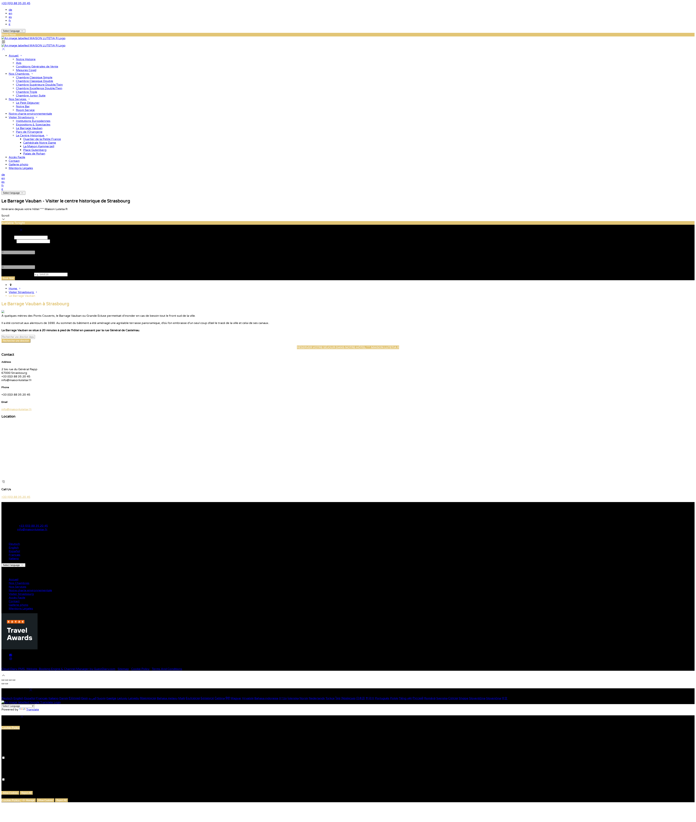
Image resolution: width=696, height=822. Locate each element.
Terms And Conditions (167, 669)
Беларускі (207, 698)
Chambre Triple (26, 92)
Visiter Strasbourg (21, 117)
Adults (5, 245)
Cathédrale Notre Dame (39, 143)
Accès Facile (17, 157)
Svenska (442, 698)
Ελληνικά (74, 698)
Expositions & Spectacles (33, 124)
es (10, 17)
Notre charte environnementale (30, 114)
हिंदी (227, 698)
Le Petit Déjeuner (28, 103)
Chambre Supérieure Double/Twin (39, 85)
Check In (7, 237)
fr (10, 20)
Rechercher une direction (16, 340)
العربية (92, 698)
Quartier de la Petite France (42, 139)
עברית (283, 698)
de (10, 10)
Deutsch (14, 544)
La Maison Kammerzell (38, 146)
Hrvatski (248, 698)
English (14, 547)
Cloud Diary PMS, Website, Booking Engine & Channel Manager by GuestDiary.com (58, 669)
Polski (394, 698)
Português (382, 698)
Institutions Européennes (33, 121)
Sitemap (123, 669)
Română (430, 698)
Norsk (303, 698)
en (10, 13)
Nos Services (18, 99)
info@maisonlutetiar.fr (16, 409)
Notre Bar (23, 106)
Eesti (84, 698)
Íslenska (293, 698)
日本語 (360, 698)
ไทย (337, 698)
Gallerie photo (18, 164)
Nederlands (317, 698)
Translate (32, 709)
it (9, 24)
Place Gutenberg (34, 150)
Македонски (148, 698)
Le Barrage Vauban (29, 128)
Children (7, 260)
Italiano (14, 558)
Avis (18, 63)
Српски (453, 698)
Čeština (220, 698)
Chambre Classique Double (34, 81)
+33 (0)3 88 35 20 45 (15, 3)
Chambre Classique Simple (34, 77)
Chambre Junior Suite (30, 95)
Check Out (8, 241)
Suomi (101, 698)
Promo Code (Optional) (17, 274)
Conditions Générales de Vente (37, 66)
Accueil (14, 55)
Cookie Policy (140, 669)
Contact (14, 161)
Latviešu (133, 698)
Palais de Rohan (34, 153)
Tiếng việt (405, 698)
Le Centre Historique (30, 135)
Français (14, 555)
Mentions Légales (21, 168)
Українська (348, 698)
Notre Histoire (26, 59)
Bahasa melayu (167, 698)
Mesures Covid (26, 70)
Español (14, 551)
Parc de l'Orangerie (29, 132)
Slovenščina (477, 698)
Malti (181, 698)
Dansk (63, 698)
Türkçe (330, 698)
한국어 (370, 698)
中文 (505, 698)
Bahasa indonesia (266, 698)
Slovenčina (493, 698)
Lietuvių (122, 698)
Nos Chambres (19, 74)
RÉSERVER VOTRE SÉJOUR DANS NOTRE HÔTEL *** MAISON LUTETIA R (348, 347)
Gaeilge (111, 698)
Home (13, 288)
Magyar (236, 698)
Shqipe (463, 698)
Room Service (25, 110)
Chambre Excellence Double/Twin (39, 88)
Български (193, 698)
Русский (418, 698)
